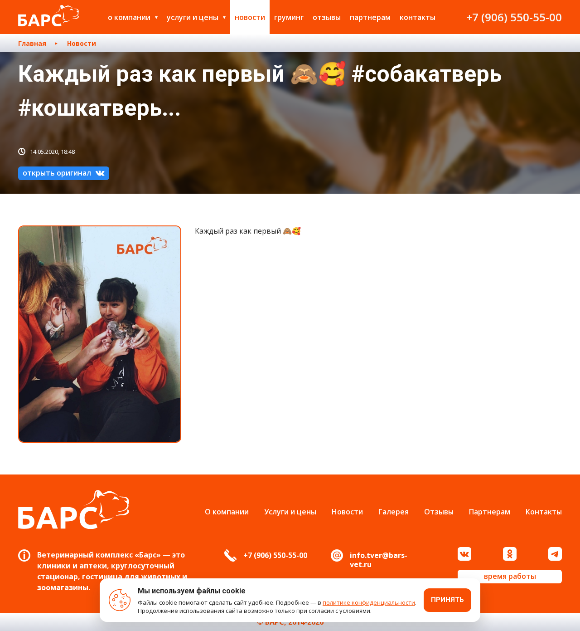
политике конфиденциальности (369, 602)
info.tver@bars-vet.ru (378, 560)
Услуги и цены (192, 17)
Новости (250, 17)
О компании (129, 17)
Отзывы (327, 17)
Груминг (289, 17)
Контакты (417, 17)
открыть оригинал (57, 173)
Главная (32, 43)
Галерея (393, 512)
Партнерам (370, 17)
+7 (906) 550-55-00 (514, 17)
